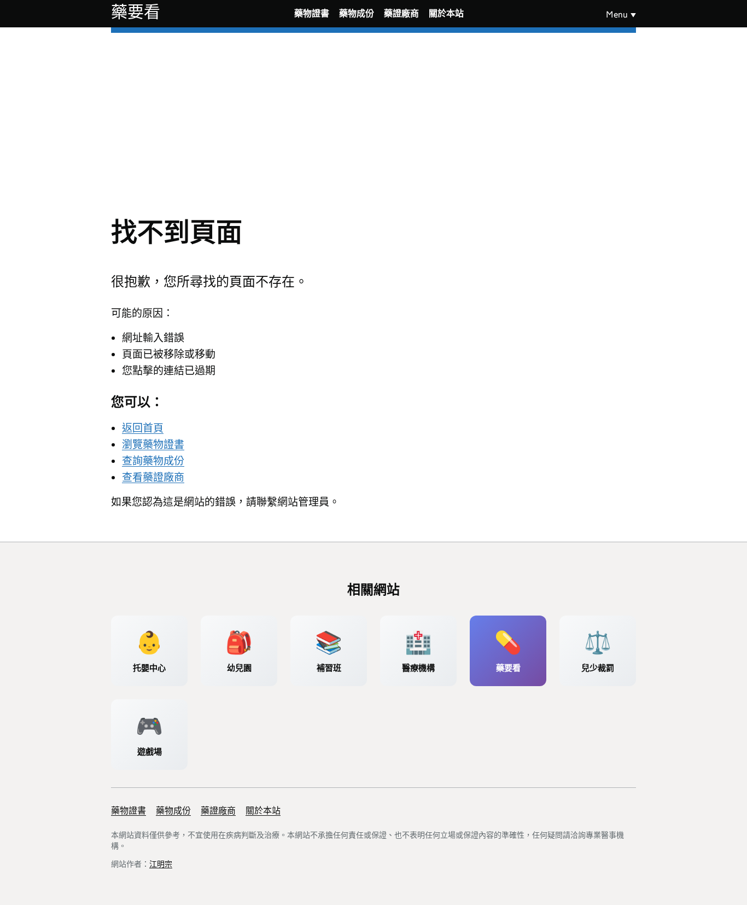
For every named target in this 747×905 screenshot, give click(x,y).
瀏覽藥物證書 (153, 444)
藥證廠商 (401, 13)
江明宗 (160, 864)
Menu (617, 14)
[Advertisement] (373, 115)
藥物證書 (311, 13)
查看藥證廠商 (153, 477)
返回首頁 (143, 428)
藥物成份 (356, 13)
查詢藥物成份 (153, 461)
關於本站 (446, 13)
